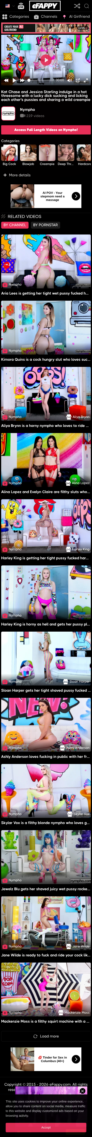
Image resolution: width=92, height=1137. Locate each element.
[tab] (15, 225)
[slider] (40, 80)
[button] (46, 175)
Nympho (27, 109)
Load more (49, 1036)
